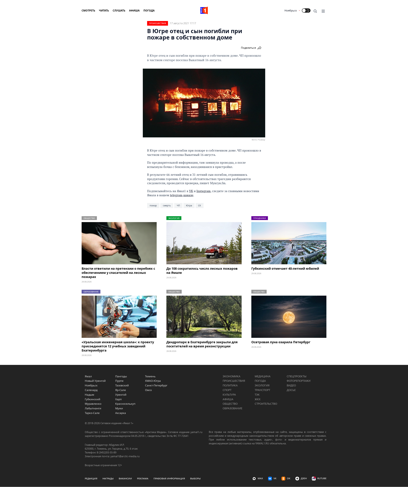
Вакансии (125, 478)
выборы (195, 478)
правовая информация (169, 478)
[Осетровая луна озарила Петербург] (288, 317)
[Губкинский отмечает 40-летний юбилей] (288, 243)
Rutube (321, 478)
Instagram (204, 191)
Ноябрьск (290, 10)
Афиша (134, 10)
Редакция (91, 478)
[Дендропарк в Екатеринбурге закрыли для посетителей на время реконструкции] (203, 317)
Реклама (142, 478)
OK (288, 478)
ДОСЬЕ (291, 390)
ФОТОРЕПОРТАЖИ (298, 381)
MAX (260, 478)
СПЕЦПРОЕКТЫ (296, 376)
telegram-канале (181, 195)
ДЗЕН (304, 478)
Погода (149, 10)
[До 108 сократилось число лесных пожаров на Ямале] (203, 243)
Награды (108, 478)
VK (191, 191)
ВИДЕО (291, 385)
